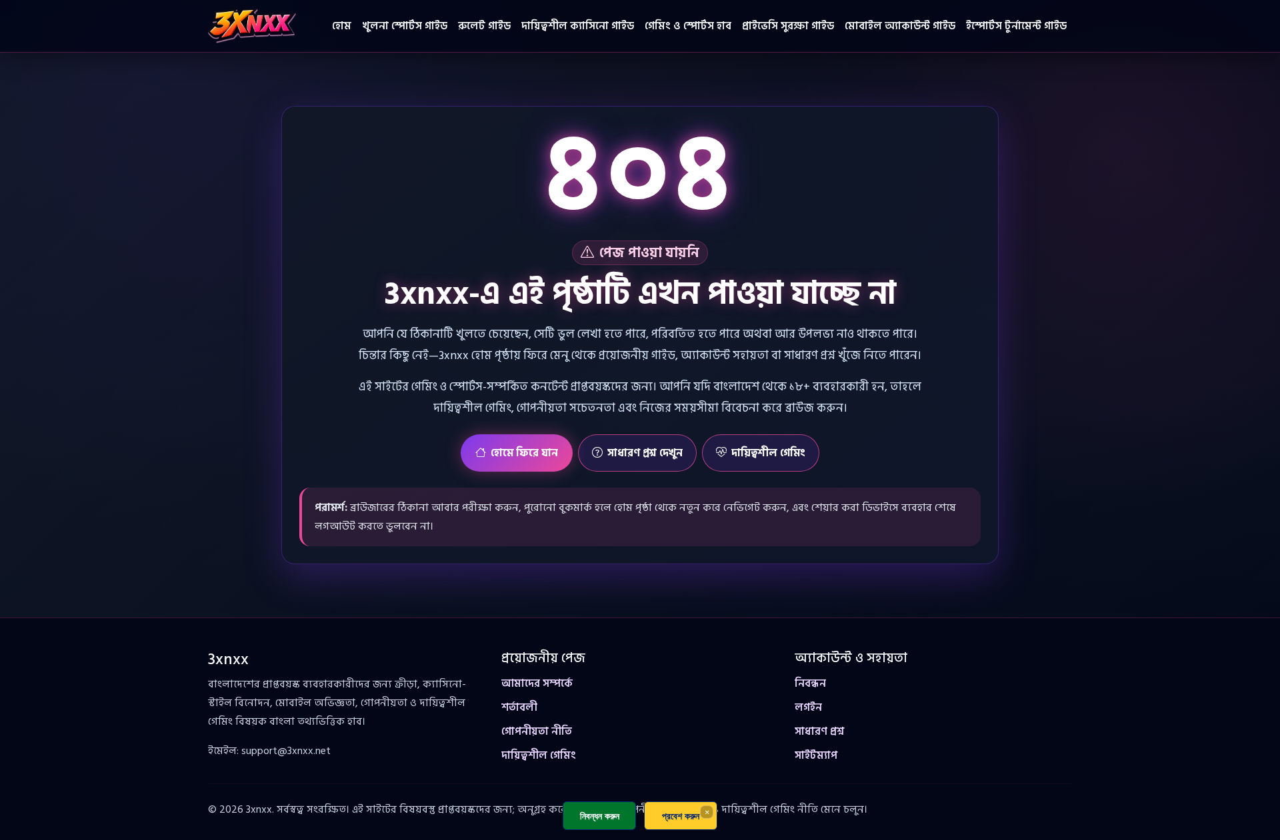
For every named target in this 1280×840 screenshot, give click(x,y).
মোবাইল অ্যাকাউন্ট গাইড (900, 26)
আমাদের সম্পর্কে (537, 683)
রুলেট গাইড (484, 26)
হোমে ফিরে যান (524, 453)
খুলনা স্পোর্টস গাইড (404, 26)
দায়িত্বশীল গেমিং (768, 453)
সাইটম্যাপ (816, 755)
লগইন (808, 707)
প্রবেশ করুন (680, 815)
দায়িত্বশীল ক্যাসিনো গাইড (577, 26)
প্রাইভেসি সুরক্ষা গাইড (788, 26)
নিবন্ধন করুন (599, 815)
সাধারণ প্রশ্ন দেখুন (645, 453)
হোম (341, 26)
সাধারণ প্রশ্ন (819, 731)
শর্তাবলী (519, 707)
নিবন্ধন (810, 683)
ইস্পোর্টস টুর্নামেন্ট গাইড (1016, 26)
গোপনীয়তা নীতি (536, 731)
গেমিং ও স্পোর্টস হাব (688, 26)
